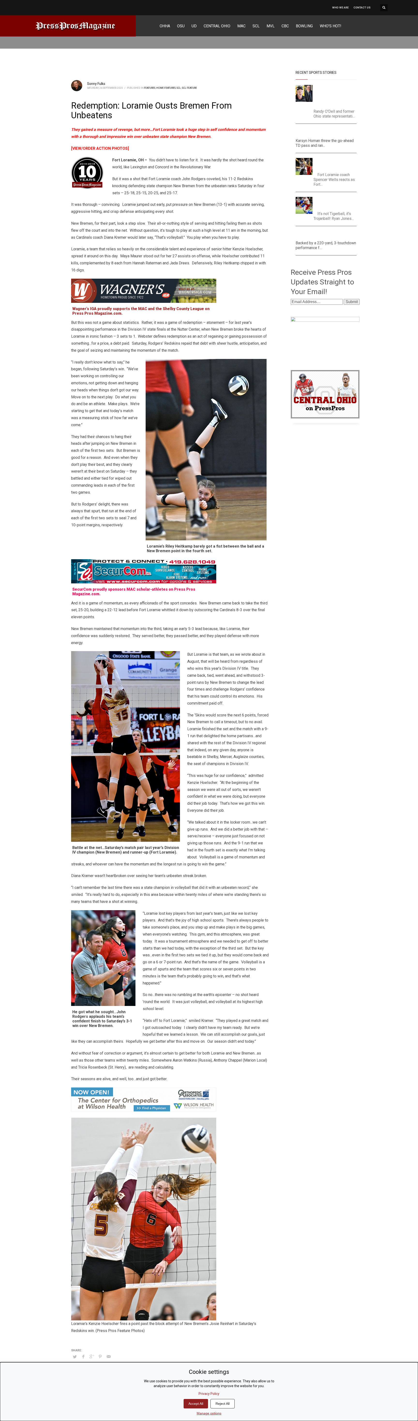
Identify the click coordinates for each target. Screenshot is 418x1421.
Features (149, 88)
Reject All (223, 1404)
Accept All (195, 1404)
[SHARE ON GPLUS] (91, 1356)
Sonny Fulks (96, 84)
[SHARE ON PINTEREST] (100, 1356)
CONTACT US (362, 7)
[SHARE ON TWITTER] (74, 1357)
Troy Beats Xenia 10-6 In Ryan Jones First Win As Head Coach (335, 202)
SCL (179, 88)
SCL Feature (189, 88)
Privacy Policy (209, 1394)
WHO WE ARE (340, 7)
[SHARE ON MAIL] (108, 1356)
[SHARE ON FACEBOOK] (83, 1356)
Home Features (166, 88)
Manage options (209, 1413)
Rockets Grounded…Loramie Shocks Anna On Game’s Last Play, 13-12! (336, 164)
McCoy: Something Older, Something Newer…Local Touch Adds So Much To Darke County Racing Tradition (336, 95)
